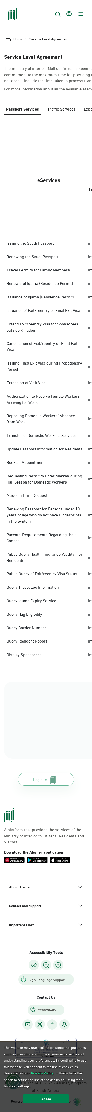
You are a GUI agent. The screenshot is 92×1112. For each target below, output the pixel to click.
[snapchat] (64, 1024)
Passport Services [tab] (22, 108)
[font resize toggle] (46, 965)
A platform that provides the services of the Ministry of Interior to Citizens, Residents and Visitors (44, 835)
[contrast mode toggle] (34, 965)
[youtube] (28, 1024)
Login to (40, 779)
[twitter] (40, 1024)
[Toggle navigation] (80, 14)
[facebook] (52, 1024)
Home (17, 38)
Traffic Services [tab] (61, 108)
